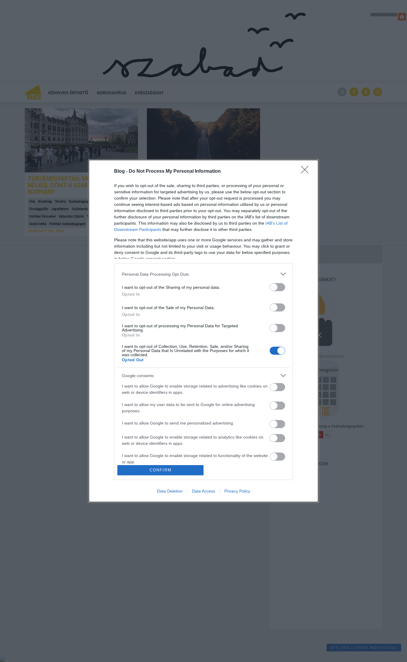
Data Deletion (170, 491)
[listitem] (203, 274)
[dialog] (203, 331)
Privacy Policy (237, 491)
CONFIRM (161, 470)
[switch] (277, 287)
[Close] (306, 171)
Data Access (203, 491)
